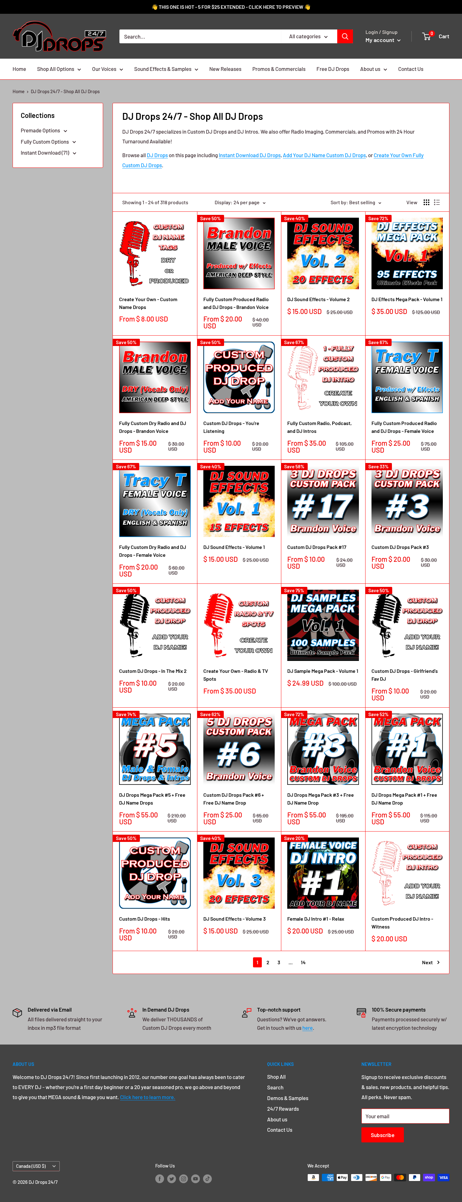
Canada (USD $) (31, 1166)
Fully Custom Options (45, 141)
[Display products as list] (437, 202)
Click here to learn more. (147, 1097)
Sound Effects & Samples (162, 69)
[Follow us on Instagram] (183, 1178)
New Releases (225, 69)
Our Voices (104, 69)
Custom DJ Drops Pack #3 (400, 547)
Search (275, 1087)
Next (427, 962)
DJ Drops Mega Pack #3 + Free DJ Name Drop (320, 799)
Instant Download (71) (45, 152)
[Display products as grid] (426, 202)
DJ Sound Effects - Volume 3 (234, 919)
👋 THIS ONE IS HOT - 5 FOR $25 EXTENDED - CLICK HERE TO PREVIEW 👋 (231, 7)
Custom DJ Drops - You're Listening (231, 427)
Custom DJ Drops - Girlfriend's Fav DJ (404, 675)
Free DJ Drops (332, 69)
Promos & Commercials (278, 69)
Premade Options (41, 130)
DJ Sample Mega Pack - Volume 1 (322, 671)
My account (381, 39)
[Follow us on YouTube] (195, 1178)
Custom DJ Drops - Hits (144, 919)
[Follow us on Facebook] (159, 1178)
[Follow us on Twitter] (171, 1178)
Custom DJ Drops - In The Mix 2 (153, 671)
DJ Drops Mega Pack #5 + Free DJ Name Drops (152, 799)
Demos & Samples (287, 1098)
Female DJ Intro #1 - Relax (315, 919)
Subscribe (382, 1135)
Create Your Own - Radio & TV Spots (235, 675)
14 (303, 962)
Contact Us (410, 69)
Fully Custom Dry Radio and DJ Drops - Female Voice (152, 551)
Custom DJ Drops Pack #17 (316, 547)
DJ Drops (157, 155)
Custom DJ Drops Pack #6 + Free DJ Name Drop (233, 799)
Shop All (276, 1076)
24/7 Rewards (283, 1108)
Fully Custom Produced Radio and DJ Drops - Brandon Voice (236, 303)
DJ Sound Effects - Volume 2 (318, 299)
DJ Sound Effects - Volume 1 (234, 547)
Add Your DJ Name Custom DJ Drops (324, 155)
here (307, 1027)
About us (370, 69)
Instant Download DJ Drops (250, 155)
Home (19, 69)
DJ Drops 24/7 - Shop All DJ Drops (65, 91)
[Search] (345, 36)
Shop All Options (55, 69)
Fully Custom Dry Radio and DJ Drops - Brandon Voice (152, 427)
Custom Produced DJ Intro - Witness (402, 922)
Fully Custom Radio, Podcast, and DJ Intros (319, 427)
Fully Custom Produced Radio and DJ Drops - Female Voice (404, 427)
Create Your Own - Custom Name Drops (148, 303)
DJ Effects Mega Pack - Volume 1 (407, 299)
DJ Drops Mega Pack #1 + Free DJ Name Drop (404, 799)
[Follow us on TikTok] (207, 1178)
